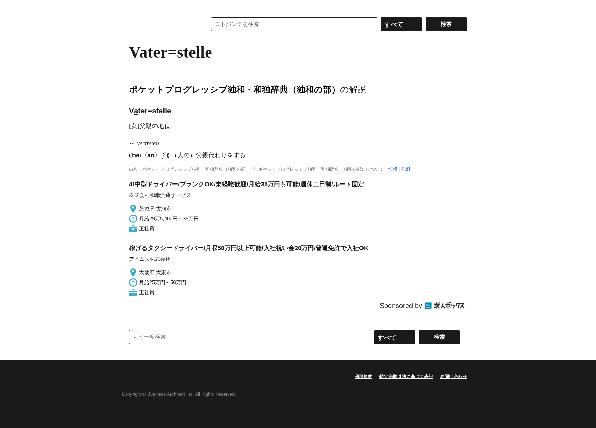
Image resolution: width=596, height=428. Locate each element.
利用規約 (363, 376)
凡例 (405, 169)
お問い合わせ (453, 376)
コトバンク (163, 24)
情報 (392, 169)
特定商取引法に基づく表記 (406, 376)
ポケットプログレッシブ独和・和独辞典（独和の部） (234, 89)
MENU (136, 7)
